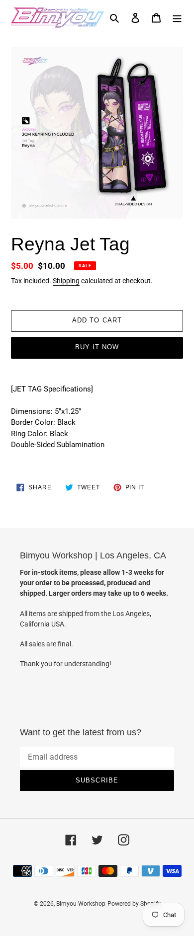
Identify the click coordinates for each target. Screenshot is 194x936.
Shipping (66, 281)
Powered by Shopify (134, 903)
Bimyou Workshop (80, 903)
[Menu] (177, 17)
